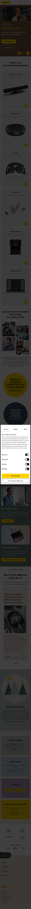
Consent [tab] (5, 429)
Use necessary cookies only (15, 480)
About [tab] (25, 429)
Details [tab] (15, 429)
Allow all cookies (15, 475)
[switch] (27, 459)
